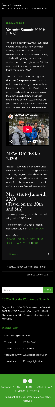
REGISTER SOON (35, 228)
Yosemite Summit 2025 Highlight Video (24, 361)
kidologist (14, 254)
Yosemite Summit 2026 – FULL (19, 348)
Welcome (6, 387)
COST (32, 239)
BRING (40, 239)
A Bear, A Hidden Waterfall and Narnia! (26, 266)
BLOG (35, 243)
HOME (19, 387)
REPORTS (34, 391)
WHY (19, 243)
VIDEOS (27, 243)
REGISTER (10, 243)
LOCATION (11, 239)
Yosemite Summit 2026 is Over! (20, 342)
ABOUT (39, 387)
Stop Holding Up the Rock (17, 335)
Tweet (9, 39)
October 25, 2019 (15, 23)
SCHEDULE (23, 239)
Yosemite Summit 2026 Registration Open (25, 354)
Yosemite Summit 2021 (36, 274)
